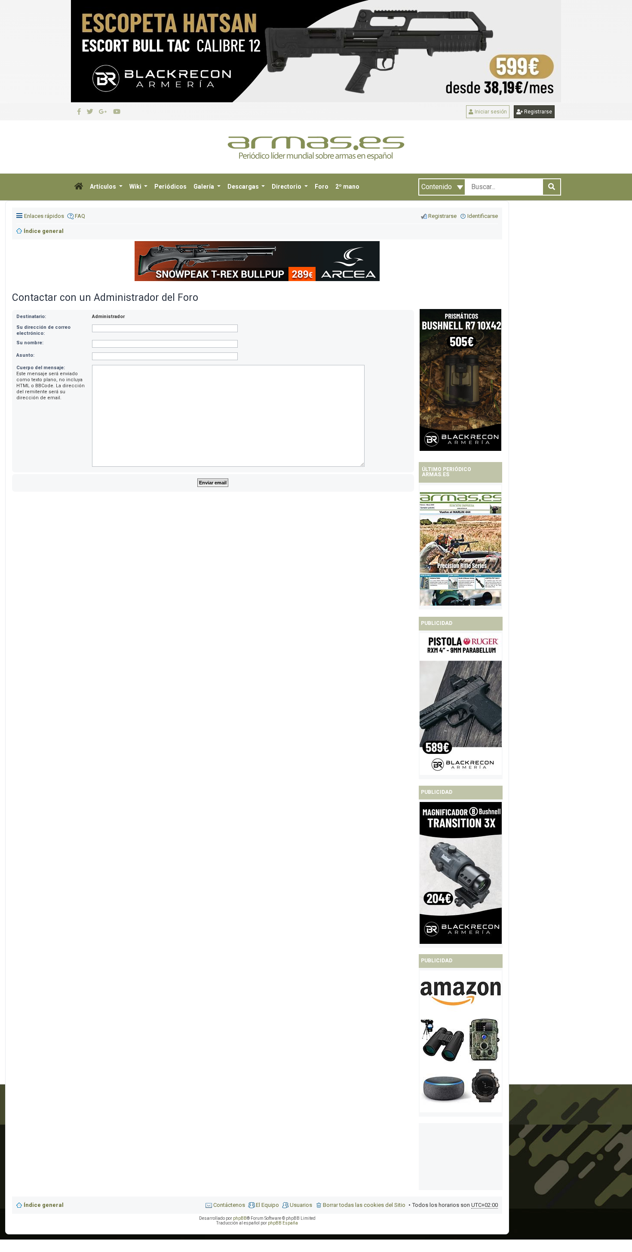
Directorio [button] (287, 186)
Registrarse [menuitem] (442, 216)
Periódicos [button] (170, 186)
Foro (321, 186)
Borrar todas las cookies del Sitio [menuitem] (364, 1205)
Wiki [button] (136, 186)
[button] (78, 187)
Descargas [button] (243, 186)
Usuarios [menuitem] (301, 1205)
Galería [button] (204, 186)
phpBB (240, 1218)
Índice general (44, 1205)
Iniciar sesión (490, 112)
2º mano (347, 186)
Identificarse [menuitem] (482, 216)
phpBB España (283, 1223)
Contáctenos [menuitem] (229, 1205)
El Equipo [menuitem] (267, 1205)
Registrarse (537, 112)
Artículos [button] (103, 186)
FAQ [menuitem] (80, 216)
